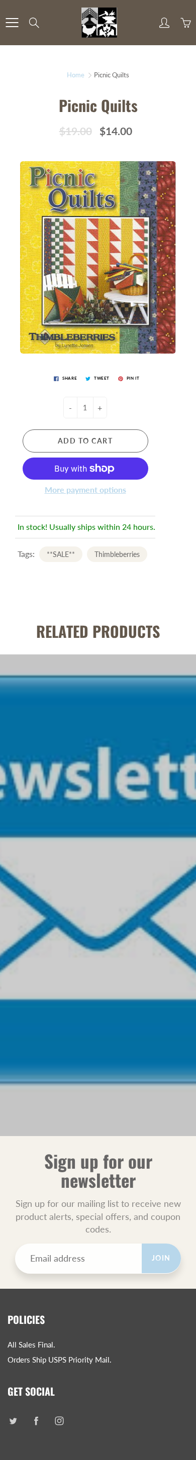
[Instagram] (59, 1420)
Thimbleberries (117, 554)
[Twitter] (13, 1420)
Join (161, 1258)
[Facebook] (36, 1420)
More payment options (85, 489)
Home (75, 75)
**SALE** (61, 554)
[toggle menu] (12, 22)
